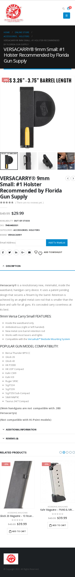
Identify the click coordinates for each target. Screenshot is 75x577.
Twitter (9, 252)
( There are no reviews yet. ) (29, 202)
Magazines (22, 507)
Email (29, 252)
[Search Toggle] (63, 8)
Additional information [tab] (21, 429)
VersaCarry (15, 234)
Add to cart (19, 525)
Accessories (20, 230)
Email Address (8, 242)
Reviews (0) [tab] (12, 438)
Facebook (3, 252)
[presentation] (4, 113)
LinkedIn (16, 252)
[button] (60, 452)
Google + (23, 252)
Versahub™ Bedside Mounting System (49, 339)
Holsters (34, 230)
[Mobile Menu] (66, 15)
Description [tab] (13, 266)
